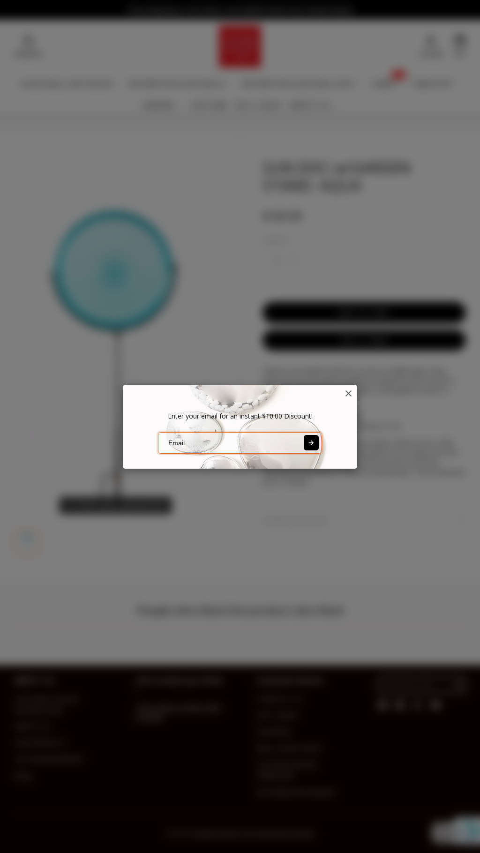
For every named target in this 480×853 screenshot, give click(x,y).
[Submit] (311, 442)
